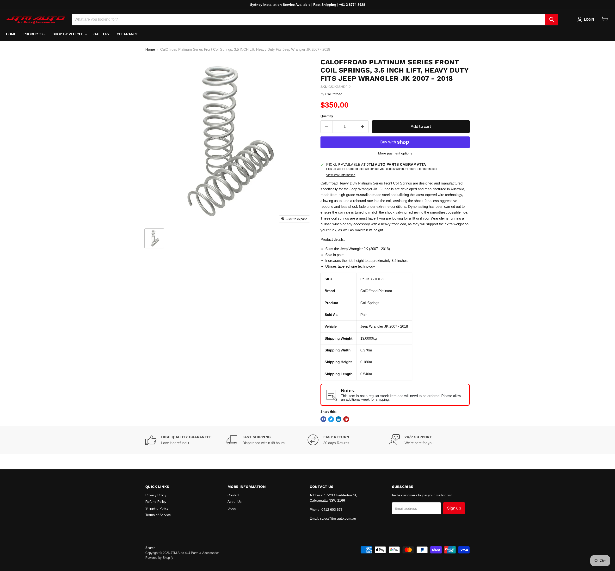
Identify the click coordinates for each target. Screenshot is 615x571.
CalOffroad (333, 94)
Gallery (101, 34)
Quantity (326, 116)
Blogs (232, 508)
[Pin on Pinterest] (346, 419)
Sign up (454, 508)
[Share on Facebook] (323, 419)
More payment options (395, 153)
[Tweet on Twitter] (331, 419)
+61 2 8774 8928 (352, 4)
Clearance (127, 34)
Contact (233, 495)
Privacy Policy (155, 495)
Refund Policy (155, 501)
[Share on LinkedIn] (338, 419)
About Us (234, 501)
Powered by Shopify (159, 557)
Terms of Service (158, 515)
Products (33, 34)
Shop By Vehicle (68, 34)
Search (150, 548)
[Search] (551, 19)
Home (11, 34)
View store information (340, 175)
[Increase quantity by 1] (363, 126)
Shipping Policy (156, 508)
